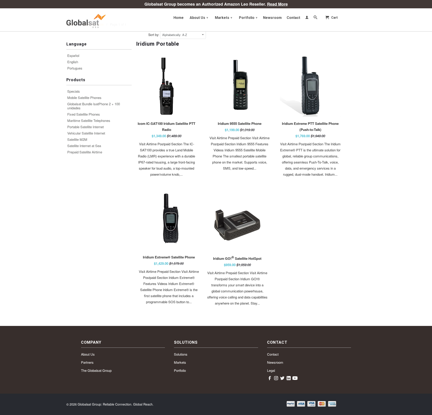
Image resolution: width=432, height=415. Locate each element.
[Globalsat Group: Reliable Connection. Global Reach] (99, 20)
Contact (293, 18)
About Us (199, 18)
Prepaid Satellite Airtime (84, 152)
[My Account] (307, 18)
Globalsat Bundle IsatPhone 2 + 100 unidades (93, 106)
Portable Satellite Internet (85, 127)
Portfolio (248, 18)
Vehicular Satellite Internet (86, 133)
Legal (271, 370)
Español (73, 56)
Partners (87, 362)
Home (178, 18)
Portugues (74, 68)
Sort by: (154, 34)
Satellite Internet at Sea (84, 146)
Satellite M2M (77, 139)
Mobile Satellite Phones (84, 98)
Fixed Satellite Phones (83, 114)
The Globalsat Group (96, 370)
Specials (73, 91)
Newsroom (272, 18)
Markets (223, 18)
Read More (277, 4)
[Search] (315, 18)
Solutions (180, 354)
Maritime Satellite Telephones (88, 121)
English (72, 62)
